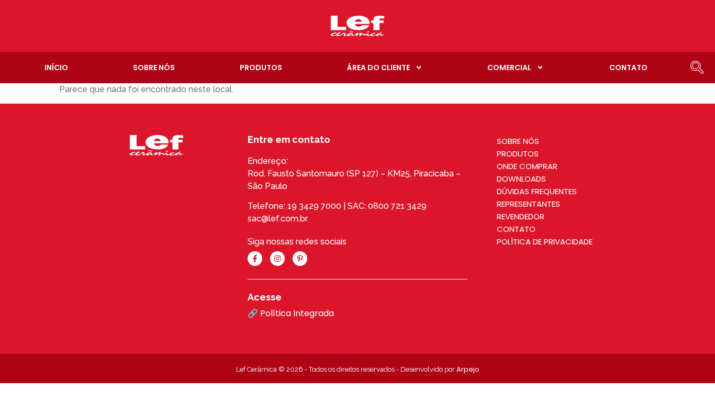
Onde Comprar (527, 166)
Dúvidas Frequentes (537, 191)
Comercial (509, 67)
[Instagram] (277, 258)
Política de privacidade (545, 241)
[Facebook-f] (255, 258)
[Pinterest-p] (300, 258)
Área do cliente (378, 67)
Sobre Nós (154, 67)
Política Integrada (297, 313)
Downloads (521, 178)
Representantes (528, 203)
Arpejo (467, 369)
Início (56, 67)
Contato (628, 67)
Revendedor (520, 216)
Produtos (261, 67)
